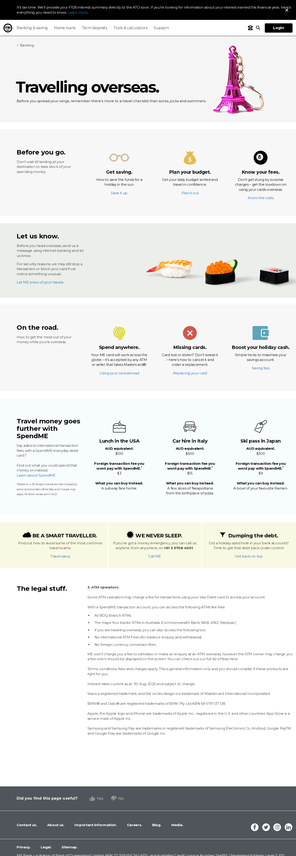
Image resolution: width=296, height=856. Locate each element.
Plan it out (190, 182)
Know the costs (261, 184)
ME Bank (7, 28)
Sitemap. (69, 847)
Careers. (134, 825)
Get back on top (249, 556)
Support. (162, 28)
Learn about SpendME (36, 475)
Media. (176, 825)
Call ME (154, 556)
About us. (55, 825)
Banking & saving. (32, 28)
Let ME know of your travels (40, 282)
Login (278, 28)
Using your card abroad (119, 360)
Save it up (119, 182)
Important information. (95, 825)
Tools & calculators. (130, 28)
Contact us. (27, 825)
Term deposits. (95, 28)
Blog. (156, 825)
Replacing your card (190, 360)
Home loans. (65, 28)
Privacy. (24, 847)
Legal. (46, 847)
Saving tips (261, 357)
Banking (27, 45)
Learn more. (78, 12)
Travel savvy (60, 556)
